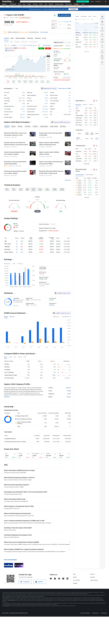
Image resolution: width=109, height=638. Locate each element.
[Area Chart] (8, 45)
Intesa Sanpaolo (35, 453)
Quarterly (11, 316)
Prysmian (48, 453)
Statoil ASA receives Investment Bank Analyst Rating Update (15, 162)
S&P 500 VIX (78, 42)
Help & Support (94, 580)
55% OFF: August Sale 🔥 (82, 1)
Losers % (91, 104)
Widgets (75, 583)
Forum (44, 38)
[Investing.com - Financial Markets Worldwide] (8, 1)
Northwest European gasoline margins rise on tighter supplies (15, 172)
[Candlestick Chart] (5, 45)
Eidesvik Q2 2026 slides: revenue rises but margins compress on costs (15, 134)
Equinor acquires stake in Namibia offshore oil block (49, 153)
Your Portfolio (76, 580)
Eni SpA (20, 453)
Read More (7, 396)
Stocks (4, 6)
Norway (69, 396)
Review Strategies (44, 32)
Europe (52, 6)
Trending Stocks (80, 145)
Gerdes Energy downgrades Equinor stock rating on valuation (14, 153)
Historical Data (24, 41)
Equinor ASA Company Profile (17, 384)
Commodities (84, 16)
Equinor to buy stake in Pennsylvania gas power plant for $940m (51, 162)
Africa (68, 6)
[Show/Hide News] (39, 45)
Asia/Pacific (63, 6)
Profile (11, 41)
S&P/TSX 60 (78, 35)
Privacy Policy (95, 613)
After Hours (15, 6)
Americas (48, 6)
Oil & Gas (68, 387)
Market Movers (80, 100)
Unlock (28, 377)
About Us (92, 574)
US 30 (77, 37)
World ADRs (26, 6)
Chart (12, 38)
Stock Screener (68, 4)
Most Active (78, 104)
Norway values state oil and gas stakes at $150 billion (50, 134)
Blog (74, 574)
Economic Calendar (59, 4)
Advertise (92, 577)
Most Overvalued (89, 174)
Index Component (33, 41)
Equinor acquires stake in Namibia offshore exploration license (49, 143)
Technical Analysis (12, 185)
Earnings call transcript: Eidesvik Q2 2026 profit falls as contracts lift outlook (16, 143)
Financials (30, 38)
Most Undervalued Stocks (81, 170)
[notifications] (103, 1)
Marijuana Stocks (41, 6)
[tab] (7, 189)
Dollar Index (78, 46)
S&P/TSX (78, 32)
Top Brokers (79, 130)
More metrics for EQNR (65, 88)
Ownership (17, 41)
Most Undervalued (80, 174)
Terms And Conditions (85, 613)
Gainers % (85, 104)
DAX (77, 44)
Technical (38, 38)
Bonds (89, 16)
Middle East (57, 6)
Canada (10, 6)
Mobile (75, 577)
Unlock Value (66, 21)
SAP (60, 453)
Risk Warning (104, 613)
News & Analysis (20, 38)
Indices (77, 16)
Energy (69, 390)
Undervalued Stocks (84, 6)
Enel (6, 453)
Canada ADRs (33, 6)
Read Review (97, 138)
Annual (6, 316)
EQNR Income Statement (15, 313)
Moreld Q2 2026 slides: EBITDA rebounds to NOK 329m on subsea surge (51, 172)
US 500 (77, 39)
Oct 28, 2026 (45, 109)
